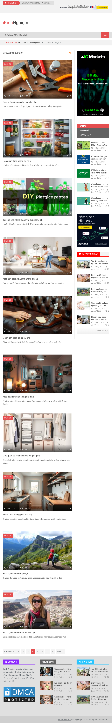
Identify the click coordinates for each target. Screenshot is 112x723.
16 (108, 269)
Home (23, 42)
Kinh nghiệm (35, 42)
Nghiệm (15, 22)
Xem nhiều (84, 130)
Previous (10, 651)
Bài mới (83, 126)
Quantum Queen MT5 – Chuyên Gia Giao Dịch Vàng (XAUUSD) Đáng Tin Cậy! (37, 3)
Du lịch (47, 42)
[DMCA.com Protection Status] (19, 695)
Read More (101, 331)
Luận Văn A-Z (64, 719)
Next (59, 651)
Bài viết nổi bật (89, 254)
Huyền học (85, 135)
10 (108, 283)
